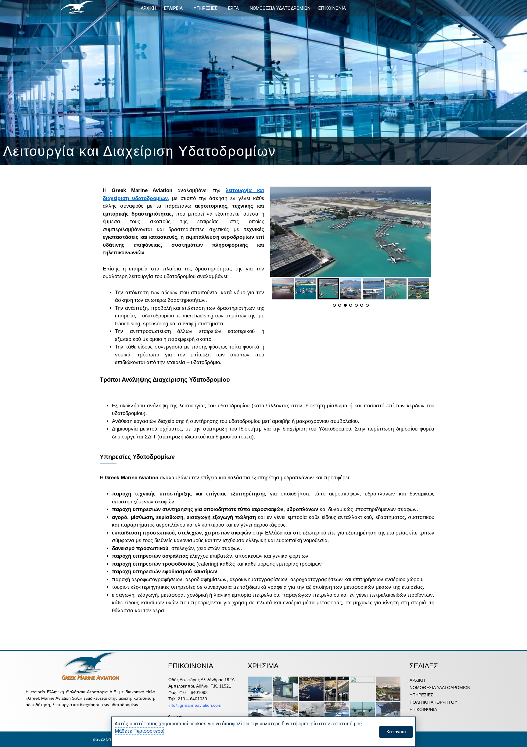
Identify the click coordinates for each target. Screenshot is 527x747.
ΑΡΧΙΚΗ (148, 8)
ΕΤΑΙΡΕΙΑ (173, 8)
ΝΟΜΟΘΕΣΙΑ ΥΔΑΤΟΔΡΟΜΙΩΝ (280, 8)
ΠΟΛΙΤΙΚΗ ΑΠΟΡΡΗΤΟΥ (433, 702)
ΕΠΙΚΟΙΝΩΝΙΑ (332, 8)
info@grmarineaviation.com (194, 705)
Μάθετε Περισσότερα (139, 731)
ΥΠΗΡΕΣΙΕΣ (205, 8)
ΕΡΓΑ (233, 8)
